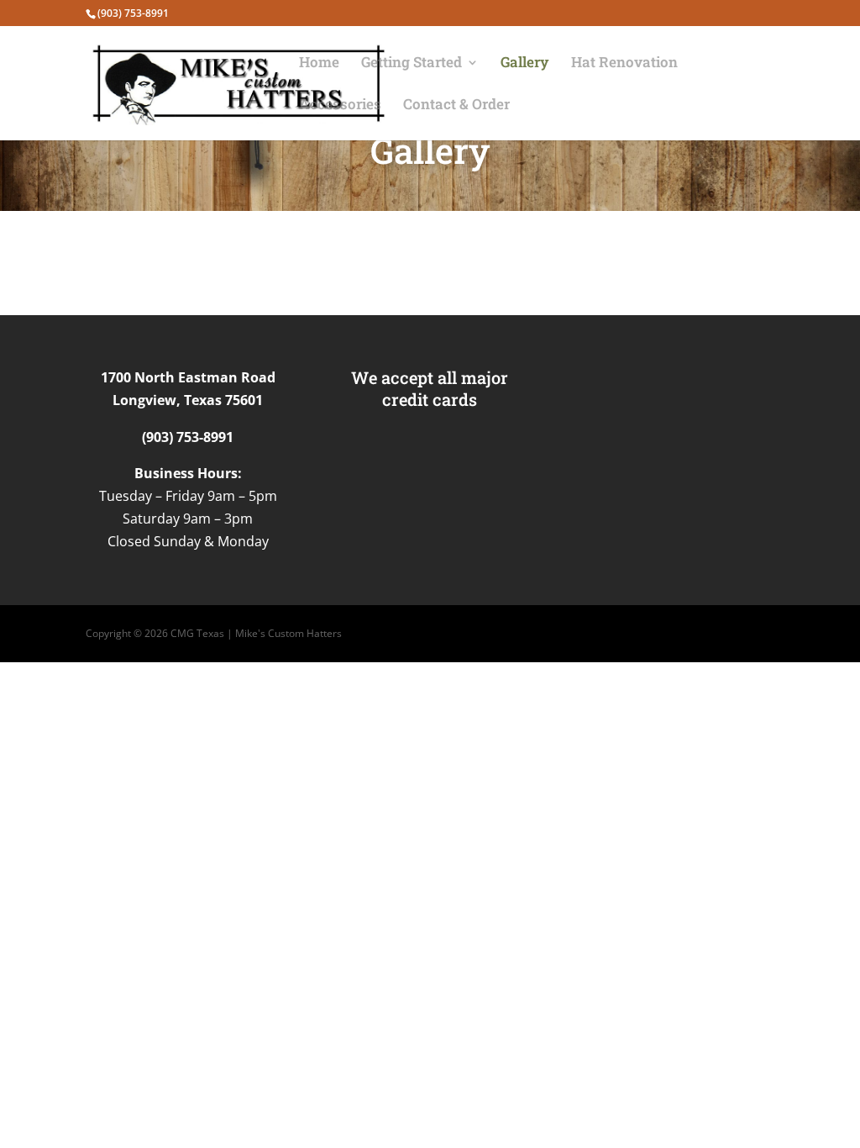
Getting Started (411, 63)
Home (319, 63)
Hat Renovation (624, 63)
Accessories (340, 105)
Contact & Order (456, 105)
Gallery (525, 63)
